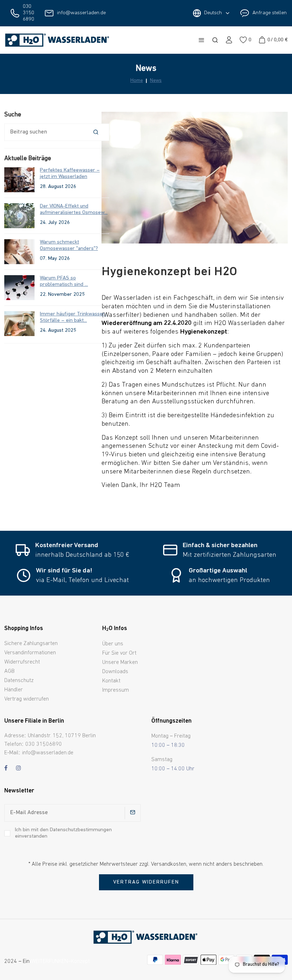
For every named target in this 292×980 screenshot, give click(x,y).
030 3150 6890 (28, 13)
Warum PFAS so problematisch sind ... (64, 281)
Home (136, 80)
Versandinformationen (30, 653)
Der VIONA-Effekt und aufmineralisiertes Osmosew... (74, 209)
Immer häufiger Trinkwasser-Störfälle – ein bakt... (73, 317)
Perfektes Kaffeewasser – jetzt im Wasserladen (70, 173)
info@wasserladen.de (81, 13)
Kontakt (111, 681)
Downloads (115, 672)
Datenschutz (18, 680)
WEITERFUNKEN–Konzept (60, 961)
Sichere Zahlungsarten (31, 643)
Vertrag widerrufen (26, 699)
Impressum (115, 690)
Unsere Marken (120, 662)
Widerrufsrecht (22, 662)
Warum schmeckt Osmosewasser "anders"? (69, 245)
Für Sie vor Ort (119, 653)
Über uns (112, 644)
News (156, 80)
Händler (13, 690)
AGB (9, 671)
